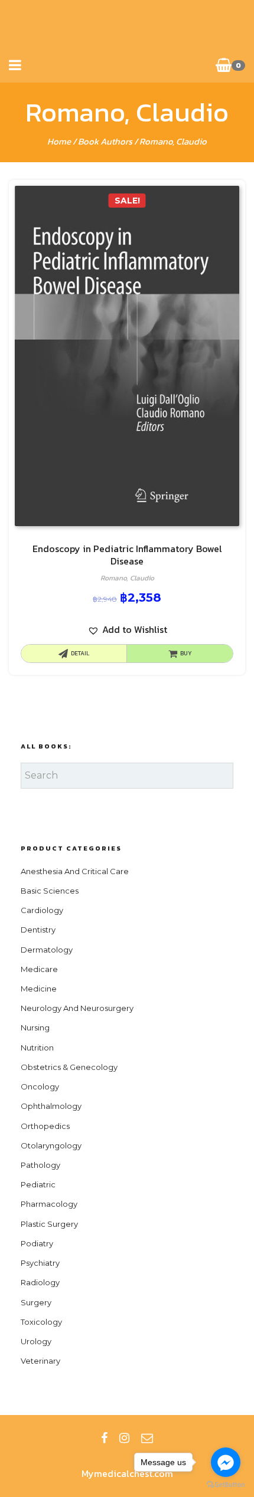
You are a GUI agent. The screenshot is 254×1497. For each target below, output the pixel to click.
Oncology (40, 1086)
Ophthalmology (51, 1106)
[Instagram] (124, 1438)
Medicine (39, 988)
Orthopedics (45, 1126)
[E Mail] (147, 1438)
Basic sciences (50, 890)
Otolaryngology (51, 1145)
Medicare (39, 969)
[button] (127, 629)
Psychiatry (40, 1263)
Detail (80, 653)
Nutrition (37, 1047)
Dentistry (38, 929)
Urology (36, 1341)
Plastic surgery (49, 1224)
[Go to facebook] (225, 1462)
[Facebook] (104, 1438)
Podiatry (37, 1243)
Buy (186, 653)
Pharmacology (49, 1204)
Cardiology (42, 910)
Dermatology (47, 949)
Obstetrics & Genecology (69, 1067)
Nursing (35, 1027)
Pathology (40, 1165)
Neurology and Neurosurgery (77, 1008)
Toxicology (41, 1322)
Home (59, 141)
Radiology (40, 1282)
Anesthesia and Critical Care (75, 871)
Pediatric (38, 1184)
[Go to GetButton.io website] (226, 1485)
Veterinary (40, 1360)
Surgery (36, 1302)
